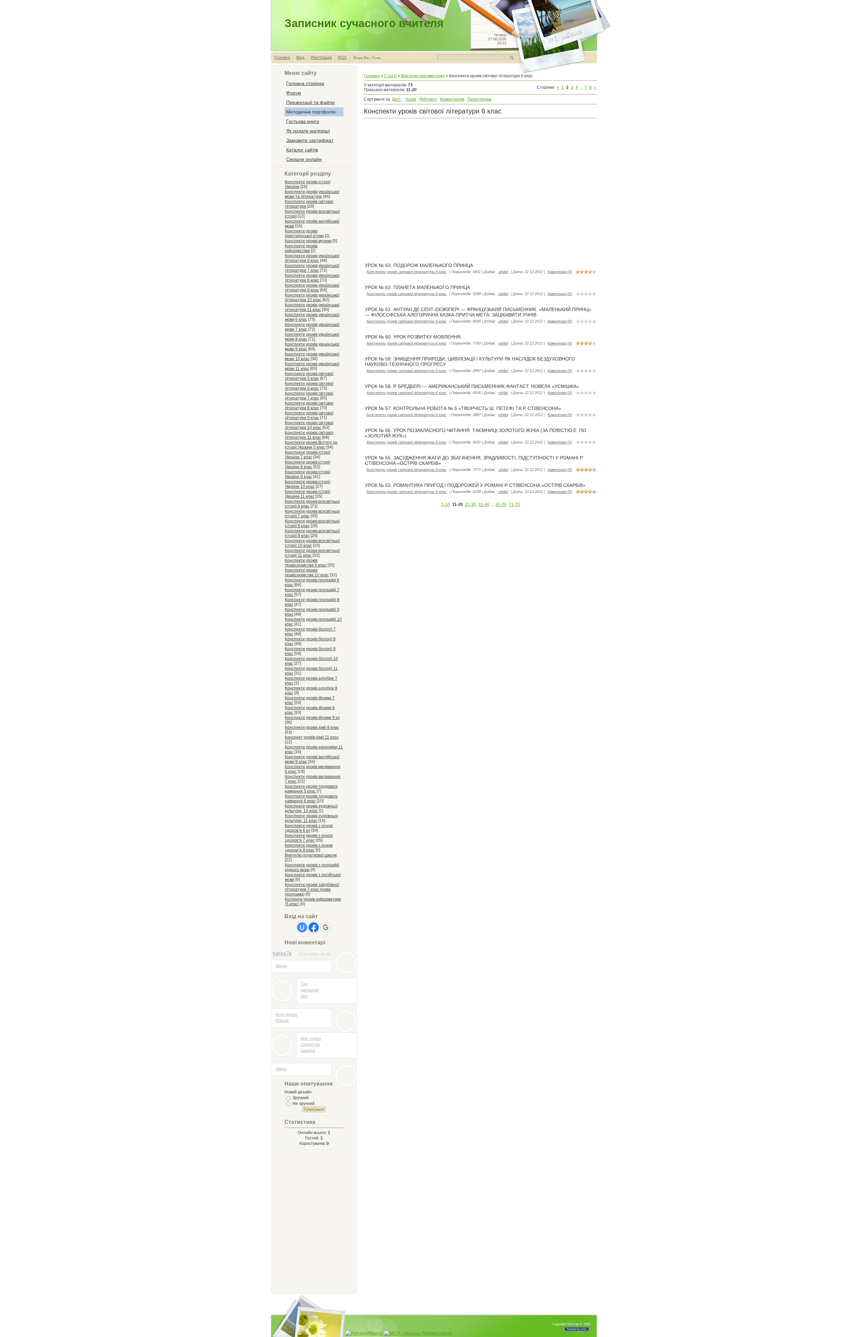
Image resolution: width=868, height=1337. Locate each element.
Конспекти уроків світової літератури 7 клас (309, 395)
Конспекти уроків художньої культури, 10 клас (311, 808)
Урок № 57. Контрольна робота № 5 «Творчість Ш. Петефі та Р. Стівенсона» (463, 408)
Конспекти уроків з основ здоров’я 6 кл (309, 828)
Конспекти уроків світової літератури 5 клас (309, 376)
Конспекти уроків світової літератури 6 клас (309, 386)
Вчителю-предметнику (423, 76)
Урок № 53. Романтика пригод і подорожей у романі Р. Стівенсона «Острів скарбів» (475, 485)
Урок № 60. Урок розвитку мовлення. (413, 337)
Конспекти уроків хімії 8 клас (312, 727)
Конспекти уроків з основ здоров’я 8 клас (309, 847)
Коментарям (452, 99)
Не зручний (304, 1103)
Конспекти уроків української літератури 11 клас (312, 307)
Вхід (300, 57)
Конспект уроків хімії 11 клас (312, 737)
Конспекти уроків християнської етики (304, 233)
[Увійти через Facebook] (314, 927)
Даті (396, 99)
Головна (282, 57)
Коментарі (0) (560, 272)
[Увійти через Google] (325, 927)
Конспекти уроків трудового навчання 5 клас (311, 789)
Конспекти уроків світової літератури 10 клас (309, 425)
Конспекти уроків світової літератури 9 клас (309, 415)
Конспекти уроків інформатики (301, 248)
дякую (281, 1069)
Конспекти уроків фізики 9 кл (312, 717)
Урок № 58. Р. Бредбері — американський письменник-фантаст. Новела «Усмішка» (472, 386)
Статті (390, 76)
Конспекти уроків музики (308, 241)
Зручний (301, 1097)
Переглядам (479, 99)
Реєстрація (321, 57)
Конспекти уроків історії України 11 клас (307, 494)
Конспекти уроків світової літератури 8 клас (309, 405)
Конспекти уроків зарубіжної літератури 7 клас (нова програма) (312, 889)
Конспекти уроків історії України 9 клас (307, 474)
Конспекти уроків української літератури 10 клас (312, 297)
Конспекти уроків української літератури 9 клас (312, 287)
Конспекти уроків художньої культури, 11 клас (311, 818)
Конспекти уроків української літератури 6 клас (312, 258)
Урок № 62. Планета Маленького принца (417, 287)
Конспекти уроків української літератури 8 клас (312, 278)
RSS (342, 57)
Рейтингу (428, 99)
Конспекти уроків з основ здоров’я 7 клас (309, 838)
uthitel (503, 272)
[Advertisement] (311, 1221)
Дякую (281, 966)
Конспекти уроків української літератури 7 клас (312, 268)
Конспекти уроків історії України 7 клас (307, 454)
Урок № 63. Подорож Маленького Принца (419, 265)
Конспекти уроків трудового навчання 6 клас (311, 798)
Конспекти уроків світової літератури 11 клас (309, 435)
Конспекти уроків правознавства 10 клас (307, 572)
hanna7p (282, 953)
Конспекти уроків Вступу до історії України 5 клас (311, 445)
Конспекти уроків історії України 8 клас (307, 464)
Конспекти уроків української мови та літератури (312, 194)
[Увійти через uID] (302, 927)
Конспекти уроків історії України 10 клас (307, 484)
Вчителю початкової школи (311, 855)
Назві (411, 99)
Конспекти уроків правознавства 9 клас (306, 563)
